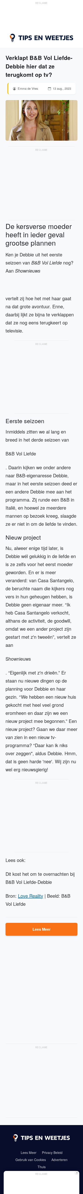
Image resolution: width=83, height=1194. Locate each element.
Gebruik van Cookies (30, 1159)
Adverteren (59, 1159)
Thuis (42, 1166)
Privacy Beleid (52, 1152)
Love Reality (30, 895)
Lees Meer (41, 929)
